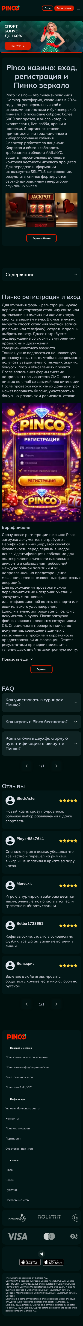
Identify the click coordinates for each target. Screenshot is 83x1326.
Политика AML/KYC (19, 1087)
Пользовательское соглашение (27, 1057)
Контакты (12, 1118)
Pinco (9, 1169)
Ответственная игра (19, 1077)
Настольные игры (17, 1200)
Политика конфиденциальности (27, 1067)
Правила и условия (21, 1047)
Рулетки (11, 1189)
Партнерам (13, 1138)
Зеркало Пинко (41, 238)
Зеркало (41, 669)
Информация (17, 1099)
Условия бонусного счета (22, 1108)
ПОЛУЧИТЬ (17, 45)
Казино (14, 1160)
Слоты (10, 1180)
